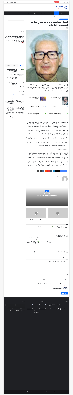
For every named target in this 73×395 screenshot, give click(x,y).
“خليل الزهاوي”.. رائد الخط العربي (34, 106)
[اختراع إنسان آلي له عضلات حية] (65, 101)
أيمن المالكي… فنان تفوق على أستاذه (55, 106)
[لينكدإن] (54, 171)
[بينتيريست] (48, 171)
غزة (8, 306)
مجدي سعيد (15, 308)
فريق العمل (11, 2)
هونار (10, 310)
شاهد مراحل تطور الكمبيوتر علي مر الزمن (17, 74)
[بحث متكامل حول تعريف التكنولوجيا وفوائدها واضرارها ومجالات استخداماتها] (21, 71)
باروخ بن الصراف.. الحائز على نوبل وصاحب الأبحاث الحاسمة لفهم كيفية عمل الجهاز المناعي (32, 250)
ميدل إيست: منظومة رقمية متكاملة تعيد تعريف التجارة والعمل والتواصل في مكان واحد (10, 101)
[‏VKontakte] (43, 171)
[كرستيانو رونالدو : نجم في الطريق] (32, 231)
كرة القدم (19, 308)
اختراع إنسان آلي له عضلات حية (56, 97)
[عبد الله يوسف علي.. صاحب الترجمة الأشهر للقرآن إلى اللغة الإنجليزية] (61, 230)
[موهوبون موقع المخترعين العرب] (62, 7)
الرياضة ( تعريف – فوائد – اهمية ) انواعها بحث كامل (11, 78)
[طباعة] (38, 171)
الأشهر (21, 65)
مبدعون (63, 16)
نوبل (23, 310)
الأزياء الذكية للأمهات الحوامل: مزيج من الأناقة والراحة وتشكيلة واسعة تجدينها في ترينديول (10, 114)
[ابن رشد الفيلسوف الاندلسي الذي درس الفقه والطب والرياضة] (61, 246)
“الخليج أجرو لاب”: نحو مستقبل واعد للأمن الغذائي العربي (55, 309)
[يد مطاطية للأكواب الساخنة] (30, 306)
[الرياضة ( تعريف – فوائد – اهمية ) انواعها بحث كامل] (21, 79)
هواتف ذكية (17, 310)
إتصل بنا (7, 2)
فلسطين (23, 308)
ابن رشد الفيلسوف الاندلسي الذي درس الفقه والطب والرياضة (61, 252)
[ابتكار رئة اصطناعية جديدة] (43, 306)
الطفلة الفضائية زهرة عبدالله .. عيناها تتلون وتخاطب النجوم (33, 114)
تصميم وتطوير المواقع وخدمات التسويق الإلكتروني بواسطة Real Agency (29, 391)
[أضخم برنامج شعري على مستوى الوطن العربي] (65, 115)
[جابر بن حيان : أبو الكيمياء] (47, 229)
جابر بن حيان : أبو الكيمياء (49, 234)
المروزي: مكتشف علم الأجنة (47, 195)
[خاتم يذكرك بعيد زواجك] (36, 310)
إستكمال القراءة (21, 42)
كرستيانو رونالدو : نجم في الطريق (33, 238)
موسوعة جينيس (10, 308)
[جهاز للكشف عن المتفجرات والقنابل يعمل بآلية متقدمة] (36, 306)
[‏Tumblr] (51, 171)
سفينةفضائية (12, 306)
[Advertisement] (14, 53)
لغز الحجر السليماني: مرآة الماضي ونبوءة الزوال (20, 100)
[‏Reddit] (46, 171)
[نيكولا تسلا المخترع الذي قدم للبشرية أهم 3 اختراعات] (21, 84)
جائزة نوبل (17, 306)
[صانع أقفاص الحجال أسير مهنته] (43, 99)
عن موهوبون (16, 2)
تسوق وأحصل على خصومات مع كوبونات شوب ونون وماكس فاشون (55, 305)
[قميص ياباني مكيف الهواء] (43, 310)
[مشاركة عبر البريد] (41, 171)
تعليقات (8, 65)
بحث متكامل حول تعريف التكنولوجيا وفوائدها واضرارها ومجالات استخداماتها (11, 70)
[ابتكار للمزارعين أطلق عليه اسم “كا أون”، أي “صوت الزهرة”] (30, 311)
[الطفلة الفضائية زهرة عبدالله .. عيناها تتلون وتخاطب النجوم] (43, 115)
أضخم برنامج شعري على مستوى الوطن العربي (55, 114)
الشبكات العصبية (22, 306)
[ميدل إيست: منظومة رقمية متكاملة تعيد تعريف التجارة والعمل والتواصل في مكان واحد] (9, 96)
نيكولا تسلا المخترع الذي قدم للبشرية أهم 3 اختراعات (11, 82)
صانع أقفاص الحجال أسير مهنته (34, 97)
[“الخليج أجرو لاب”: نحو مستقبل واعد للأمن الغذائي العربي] (65, 348)
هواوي (13, 310)
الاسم (67, 274)
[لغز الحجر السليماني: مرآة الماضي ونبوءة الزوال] (19, 96)
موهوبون (59, 176)
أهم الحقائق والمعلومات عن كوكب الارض (17, 87)
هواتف (21, 310)
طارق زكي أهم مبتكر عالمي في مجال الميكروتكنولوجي (47, 242)
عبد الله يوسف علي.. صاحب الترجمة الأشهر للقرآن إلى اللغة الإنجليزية (62, 236)
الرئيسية (66, 16)
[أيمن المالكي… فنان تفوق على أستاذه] (65, 109)
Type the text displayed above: (57, 288)
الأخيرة (14, 65)
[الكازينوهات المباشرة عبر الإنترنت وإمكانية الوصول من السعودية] (19, 109)
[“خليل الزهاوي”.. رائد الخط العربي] (43, 108)
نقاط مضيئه (61, 19)
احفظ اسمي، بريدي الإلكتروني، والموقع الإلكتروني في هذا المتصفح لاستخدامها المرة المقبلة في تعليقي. (52, 283)
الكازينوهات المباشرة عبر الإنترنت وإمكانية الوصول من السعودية (20, 114)
